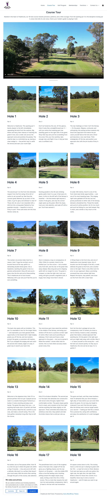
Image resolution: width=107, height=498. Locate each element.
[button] (87, 5)
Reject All (21, 491)
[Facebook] (103, 5)
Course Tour (51, 5)
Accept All (33, 491)
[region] (21, 486)
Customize (11, 491)
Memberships (73, 5)
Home (43, 5)
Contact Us (93, 5)
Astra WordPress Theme (70, 494)
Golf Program (62, 5)
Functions (83, 5)
